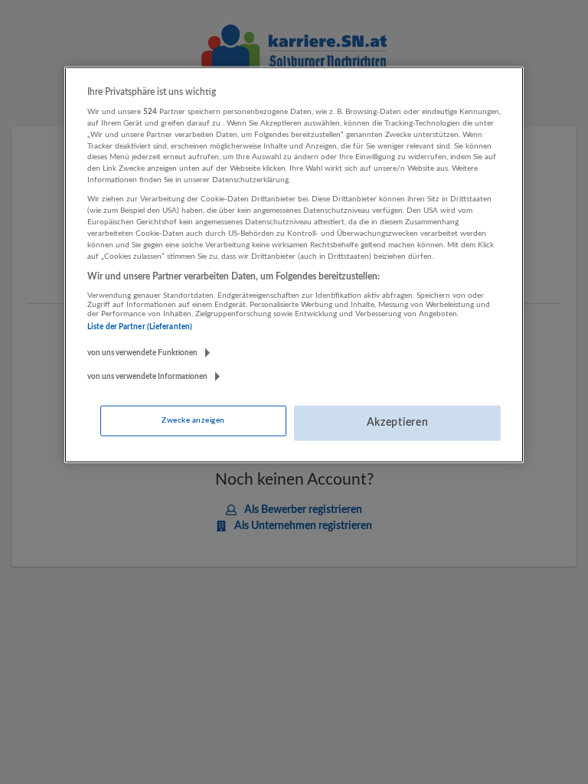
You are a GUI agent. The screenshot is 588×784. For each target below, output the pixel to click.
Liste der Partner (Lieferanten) (139, 327)
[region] (294, 264)
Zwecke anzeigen (193, 420)
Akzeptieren (398, 422)
